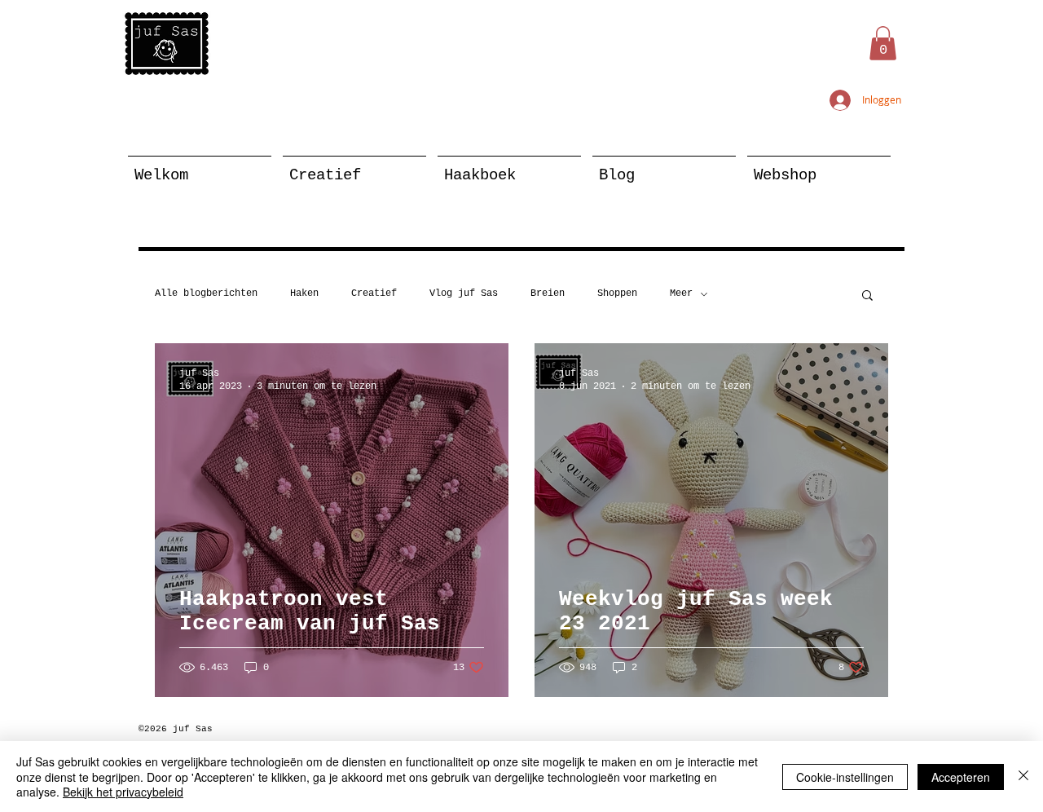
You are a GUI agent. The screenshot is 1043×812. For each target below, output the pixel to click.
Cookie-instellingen (845, 777)
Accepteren (960, 777)
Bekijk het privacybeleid (123, 791)
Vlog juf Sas (463, 293)
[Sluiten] (1023, 776)
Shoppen (617, 293)
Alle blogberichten (206, 293)
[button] (883, 43)
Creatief (374, 293)
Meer (681, 293)
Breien (547, 293)
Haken (304, 293)
